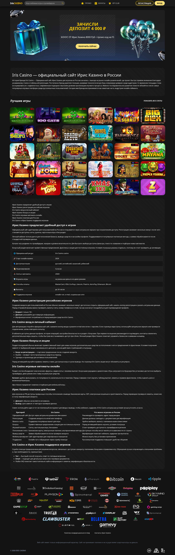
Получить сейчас (87, 46)
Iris (16, 3)
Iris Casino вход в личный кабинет (25, 210)
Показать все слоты (153, 101)
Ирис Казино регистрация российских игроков (30, 207)
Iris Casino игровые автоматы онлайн (27, 215)
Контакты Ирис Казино (103, 533)
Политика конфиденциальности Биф (77, 533)
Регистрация (144, 3)
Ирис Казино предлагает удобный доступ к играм (32, 205)
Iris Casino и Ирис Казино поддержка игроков (30, 220)
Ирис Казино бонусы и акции (23, 212)
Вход (159, 3)
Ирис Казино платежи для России (25, 218)
